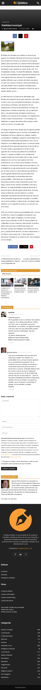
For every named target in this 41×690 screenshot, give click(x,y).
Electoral (4, 639)
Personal (4, 668)
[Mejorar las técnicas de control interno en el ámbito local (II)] (20, 282)
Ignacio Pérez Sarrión (10, 28)
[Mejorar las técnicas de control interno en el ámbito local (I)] (34, 282)
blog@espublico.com (25, 548)
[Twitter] (26, 554)
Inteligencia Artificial (8, 649)
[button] (38, 3)
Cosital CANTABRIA (7, 594)
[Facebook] (15, 554)
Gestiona (4, 575)
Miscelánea (5, 658)
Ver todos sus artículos (9, 499)
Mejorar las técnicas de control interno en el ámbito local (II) (20, 290)
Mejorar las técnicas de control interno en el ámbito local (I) (33, 290)
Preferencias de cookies (9, 612)
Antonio (11, 312)
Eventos (4, 642)
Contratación (5, 633)
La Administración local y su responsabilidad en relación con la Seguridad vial (10, 261)
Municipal (4, 661)
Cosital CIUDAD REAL (8, 597)
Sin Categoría (5, 674)
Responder (11, 342)
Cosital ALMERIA (6, 591)
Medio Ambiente (6, 655)
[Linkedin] (20, 554)
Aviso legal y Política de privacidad (12, 607)
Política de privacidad (15, 457)
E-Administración (7, 636)
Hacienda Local (5, 22)
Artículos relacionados (9, 271)
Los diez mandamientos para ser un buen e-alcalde (31, 260)
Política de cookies (7, 609)
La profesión (5, 652)
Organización (5, 665)
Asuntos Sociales (7, 630)
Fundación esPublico (8, 578)
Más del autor (6, 274)
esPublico (4, 571)
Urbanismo (5, 677)
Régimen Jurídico (6, 671)
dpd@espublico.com (6, 454)
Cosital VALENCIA (7, 601)
